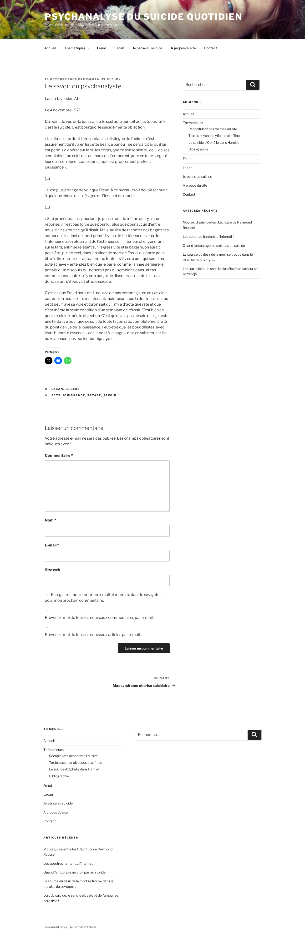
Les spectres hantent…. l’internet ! (208, 236)
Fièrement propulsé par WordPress (70, 927)
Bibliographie (198, 149)
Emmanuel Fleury (103, 79)
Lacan (119, 48)
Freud (101, 48)
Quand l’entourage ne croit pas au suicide (214, 245)
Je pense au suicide (147, 48)
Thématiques (75, 48)
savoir (110, 395)
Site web (52, 570)
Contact (210, 48)
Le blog (73, 389)
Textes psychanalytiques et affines (214, 136)
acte (56, 395)
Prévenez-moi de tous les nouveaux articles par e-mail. (93, 634)
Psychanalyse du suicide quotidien (143, 16)
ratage (94, 395)
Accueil (50, 48)
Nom (50, 520)
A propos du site (183, 48)
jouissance (74, 395)
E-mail (52, 545)
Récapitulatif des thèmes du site (212, 129)
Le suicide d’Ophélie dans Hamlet (213, 142)
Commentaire (59, 455)
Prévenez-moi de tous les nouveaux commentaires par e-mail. (99, 617)
